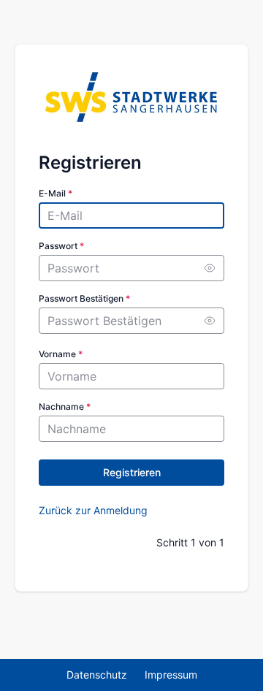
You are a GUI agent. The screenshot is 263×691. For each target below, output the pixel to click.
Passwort (61, 245)
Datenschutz (96, 674)
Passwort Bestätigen (84, 298)
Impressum (171, 674)
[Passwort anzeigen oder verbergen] (209, 268)
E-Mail (55, 193)
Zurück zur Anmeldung (93, 510)
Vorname (61, 353)
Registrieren (132, 472)
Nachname (65, 406)
